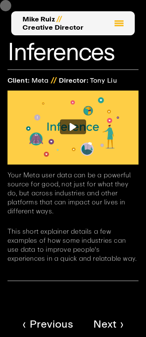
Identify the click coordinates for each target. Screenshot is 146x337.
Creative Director (52, 27)
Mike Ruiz (38, 19)
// (59, 19)
